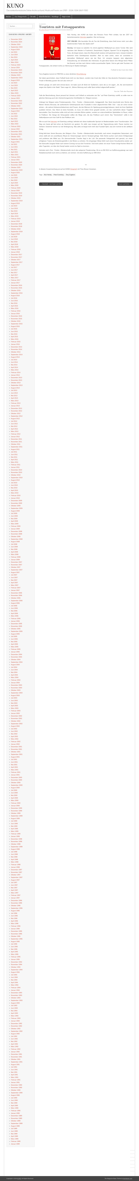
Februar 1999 (15, 834)
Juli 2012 (14, 421)
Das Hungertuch (20, 17)
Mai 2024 (14, 57)
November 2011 (16, 442)
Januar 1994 (15, 990)
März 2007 (14, 585)
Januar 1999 (15, 836)
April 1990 (14, 1105)
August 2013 (15, 388)
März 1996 (14, 923)
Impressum (66, 17)
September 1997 (16, 877)
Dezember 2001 (16, 746)
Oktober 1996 (15, 905)
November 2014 (16, 349)
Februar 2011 (15, 465)
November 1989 (16, 1118)
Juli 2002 (14, 729)
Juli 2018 (14, 236)
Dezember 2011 (16, 439)
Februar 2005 (15, 649)
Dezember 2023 (16, 70)
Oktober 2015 (15, 321)
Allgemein (42, 24)
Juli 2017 (14, 267)
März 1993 (14, 1016)
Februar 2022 (15, 126)
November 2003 (16, 688)
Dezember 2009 (16, 500)
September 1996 (16, 908)
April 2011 (14, 459)
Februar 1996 (15, 926)
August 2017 (15, 265)
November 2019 (16, 195)
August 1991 (15, 1064)
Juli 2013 (14, 390)
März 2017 (14, 277)
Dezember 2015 (16, 316)
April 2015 (14, 336)
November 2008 (16, 534)
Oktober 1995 (15, 936)
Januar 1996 (15, 929)
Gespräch (73, 169)
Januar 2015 (15, 344)
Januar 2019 (15, 221)
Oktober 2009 (15, 506)
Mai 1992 (14, 1041)
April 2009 (14, 521)
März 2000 (14, 800)
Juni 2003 (14, 700)
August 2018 (15, 234)
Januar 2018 (15, 252)
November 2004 (16, 657)
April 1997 (14, 890)
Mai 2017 (14, 272)
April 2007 (14, 582)
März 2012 (14, 431)
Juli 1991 (14, 1067)
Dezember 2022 (16, 101)
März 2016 (14, 308)
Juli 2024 (14, 52)
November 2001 (16, 749)
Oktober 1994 (15, 967)
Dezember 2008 (16, 531)
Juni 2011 (14, 454)
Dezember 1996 (16, 900)
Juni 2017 (14, 270)
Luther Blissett (45, 30)
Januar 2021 (15, 160)
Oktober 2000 (15, 782)
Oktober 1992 (15, 1028)
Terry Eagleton (70, 175)
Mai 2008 (14, 549)
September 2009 (16, 508)
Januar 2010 (15, 498)
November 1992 (16, 1026)
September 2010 (16, 477)
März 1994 (14, 985)
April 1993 (14, 1013)
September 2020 (16, 170)
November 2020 (16, 165)
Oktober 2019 (15, 198)
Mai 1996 (14, 918)
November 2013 (16, 380)
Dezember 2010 (16, 470)
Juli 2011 (14, 452)
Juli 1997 (14, 882)
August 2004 (15, 664)
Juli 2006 (14, 606)
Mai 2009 (14, 518)
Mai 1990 (14, 1103)
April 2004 (14, 675)
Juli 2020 (14, 175)
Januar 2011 (15, 467)
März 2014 (14, 370)
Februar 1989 (15, 1141)
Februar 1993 (15, 1018)
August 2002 (15, 726)
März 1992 (14, 1046)
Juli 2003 (14, 698)
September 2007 (16, 570)
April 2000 (14, 798)
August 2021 (15, 142)
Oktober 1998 (15, 844)
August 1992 (15, 1034)
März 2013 (14, 401)
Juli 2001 (14, 759)
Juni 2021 (14, 147)
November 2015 (16, 318)
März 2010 (14, 493)
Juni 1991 (14, 1069)
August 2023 (15, 80)
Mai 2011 (14, 457)
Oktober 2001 (15, 752)
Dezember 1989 (16, 1116)
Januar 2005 (15, 652)
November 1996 (16, 903)
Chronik (33, 17)
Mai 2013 (14, 395)
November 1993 (16, 995)
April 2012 (14, 429)
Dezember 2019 (16, 193)
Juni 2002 (14, 731)
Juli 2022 (14, 113)
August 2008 (15, 541)
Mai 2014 (14, 365)
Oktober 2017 (15, 259)
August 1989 (15, 1126)
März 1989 (14, 1139)
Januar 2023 (15, 98)
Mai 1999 (14, 826)
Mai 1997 (14, 888)
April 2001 (14, 767)
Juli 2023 (14, 83)
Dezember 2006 (16, 593)
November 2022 (16, 103)
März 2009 (14, 524)
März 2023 (14, 93)
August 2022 (15, 111)
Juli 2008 (14, 544)
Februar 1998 (15, 864)
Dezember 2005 (16, 623)
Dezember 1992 (16, 1023)
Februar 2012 (15, 434)
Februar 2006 (15, 618)
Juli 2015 (14, 329)
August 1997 (15, 880)
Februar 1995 (15, 957)
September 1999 (16, 816)
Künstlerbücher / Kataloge (49, 17)
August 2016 (15, 295)
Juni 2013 (14, 393)
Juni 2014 (14, 362)
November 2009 (16, 503)
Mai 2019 (14, 211)
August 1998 (15, 849)
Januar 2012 (15, 436)
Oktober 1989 (15, 1121)
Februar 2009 (15, 526)
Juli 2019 (14, 206)
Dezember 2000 (16, 777)
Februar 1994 (15, 987)
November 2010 (16, 472)
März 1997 (14, 893)
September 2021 (16, 139)
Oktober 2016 (15, 290)
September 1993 (16, 1000)
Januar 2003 (15, 713)
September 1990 (16, 1093)
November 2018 (16, 226)
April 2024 (14, 60)
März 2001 (14, 770)
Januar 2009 (15, 529)
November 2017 (16, 257)
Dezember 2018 (16, 224)
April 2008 (14, 552)
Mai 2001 (14, 764)
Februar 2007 (15, 588)
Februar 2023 (15, 95)
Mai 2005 (14, 641)
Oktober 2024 (15, 44)
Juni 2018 (14, 239)
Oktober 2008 (15, 536)
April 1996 (14, 921)
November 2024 (16, 42)
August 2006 (15, 603)
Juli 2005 (14, 636)
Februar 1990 (15, 1110)
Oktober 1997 (15, 875)
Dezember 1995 (16, 931)
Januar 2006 (15, 621)
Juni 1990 (14, 1100)
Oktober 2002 (15, 721)
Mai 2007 (14, 580)
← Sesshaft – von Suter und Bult (51, 184)
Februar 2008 (15, 557)
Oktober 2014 (15, 352)
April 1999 (14, 828)
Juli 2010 (14, 483)
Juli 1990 (14, 1098)
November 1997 (16, 872)
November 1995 (16, 934)
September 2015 (16, 324)
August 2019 (15, 203)
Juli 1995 (14, 944)
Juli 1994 (14, 975)
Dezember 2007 (16, 562)
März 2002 (14, 739)
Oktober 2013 (15, 383)
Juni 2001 (14, 762)
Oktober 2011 (15, 444)
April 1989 (14, 1136)
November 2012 (16, 411)
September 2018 (16, 231)
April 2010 (14, 490)
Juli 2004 (14, 667)
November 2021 (16, 134)
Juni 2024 (14, 54)
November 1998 (16, 841)
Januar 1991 (15, 1082)
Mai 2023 (14, 88)
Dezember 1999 (16, 808)
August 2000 (15, 787)
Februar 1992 (15, 1049)
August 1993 (15, 1003)
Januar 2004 (15, 682)
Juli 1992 (14, 1036)
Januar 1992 (15, 1052)
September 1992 (16, 1031)
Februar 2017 (15, 280)
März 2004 (14, 677)
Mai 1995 (14, 949)
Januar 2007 (15, 590)
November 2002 (16, 718)
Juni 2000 (14, 793)
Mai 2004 (14, 672)
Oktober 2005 (15, 629)
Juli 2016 (14, 298)
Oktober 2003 (15, 690)
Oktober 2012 (15, 413)
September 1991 (16, 1062)
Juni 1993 (14, 1008)
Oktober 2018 (15, 229)
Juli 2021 (14, 144)
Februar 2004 (15, 680)
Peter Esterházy (59, 175)
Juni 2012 (14, 424)
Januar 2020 (15, 190)
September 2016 (16, 293)
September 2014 (16, 354)
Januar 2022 (15, 129)
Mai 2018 (14, 242)
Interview (83, 37)
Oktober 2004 (15, 659)
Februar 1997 (15, 895)
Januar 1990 (15, 1113)
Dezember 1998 (16, 839)
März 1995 (14, 954)
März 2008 (14, 554)
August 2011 (15, 449)
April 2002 (14, 736)
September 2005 (16, 631)
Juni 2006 (14, 608)
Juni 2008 (14, 547)
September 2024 (16, 47)
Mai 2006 (14, 611)
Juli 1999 (14, 821)
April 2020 (14, 183)
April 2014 (14, 367)
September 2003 (16, 693)
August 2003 (15, 695)
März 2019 (14, 216)
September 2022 (16, 108)
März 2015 (14, 339)
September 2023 (16, 78)
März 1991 (14, 1077)
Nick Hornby (48, 175)
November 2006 (16, 595)
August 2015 (15, 326)
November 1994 (16, 964)
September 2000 (16, 785)
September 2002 (16, 723)
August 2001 (15, 757)
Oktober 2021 (15, 136)
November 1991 (16, 1057)
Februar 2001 (15, 772)
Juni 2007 (14, 577)
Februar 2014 (15, 372)
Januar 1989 (15, 1144)
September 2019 (16, 201)
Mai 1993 (14, 1011)
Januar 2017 (15, 283)
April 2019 (14, 213)
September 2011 (16, 447)
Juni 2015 (14, 331)
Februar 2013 (15, 403)
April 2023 (14, 90)
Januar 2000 (15, 805)
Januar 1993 (15, 1021)
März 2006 (14, 616)
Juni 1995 (14, 946)
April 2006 (14, 613)
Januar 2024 (15, 67)
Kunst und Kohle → (125, 184)
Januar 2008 (15, 559)
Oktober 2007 (15, 567)
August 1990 (15, 1095)
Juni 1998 (14, 854)
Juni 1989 (14, 1131)
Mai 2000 (14, 795)
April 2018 (14, 244)
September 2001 (16, 754)
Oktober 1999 (15, 813)
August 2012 (15, 418)
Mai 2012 (14, 426)
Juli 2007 (14, 575)
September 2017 (16, 262)
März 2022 (14, 124)
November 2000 (16, 780)
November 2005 (16, 626)
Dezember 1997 (16, 870)
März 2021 (14, 154)
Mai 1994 (14, 980)
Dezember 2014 (16, 347)
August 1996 (15, 911)
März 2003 (14, 708)
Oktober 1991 (15, 1059)
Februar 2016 (15, 311)
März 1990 (14, 1108)
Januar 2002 (15, 744)
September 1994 (16, 970)
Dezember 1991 (16, 1054)
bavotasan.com (127, 1178)
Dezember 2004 (16, 654)
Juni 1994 (14, 977)
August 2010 (15, 480)
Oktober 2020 (15, 167)
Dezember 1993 (16, 993)
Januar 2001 (15, 775)
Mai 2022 (14, 119)
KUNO (15, 5)
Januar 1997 (15, 898)
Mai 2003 (14, 703)
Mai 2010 (14, 488)
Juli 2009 (14, 513)
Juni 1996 (14, 916)
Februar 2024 (15, 65)
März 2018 (14, 247)
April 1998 (14, 859)
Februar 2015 (15, 341)
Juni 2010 (14, 485)
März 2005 (14, 647)
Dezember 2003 (16, 685)
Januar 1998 (15, 867)
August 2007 (15, 572)
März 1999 (14, 831)
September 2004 (16, 662)
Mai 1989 (14, 1134)
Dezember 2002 (16, 716)
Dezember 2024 (16, 39)
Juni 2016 (14, 300)
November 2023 (16, 72)
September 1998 (16, 847)
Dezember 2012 (16, 408)
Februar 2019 (15, 218)
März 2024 (14, 62)
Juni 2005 (14, 639)
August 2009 (15, 511)
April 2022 (14, 121)
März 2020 (14, 185)
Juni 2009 (14, 516)
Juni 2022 (14, 116)
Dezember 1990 (16, 1085)
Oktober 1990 (15, 1090)
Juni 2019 (14, 208)
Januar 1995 (15, 959)
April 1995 (14, 952)
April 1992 (14, 1044)
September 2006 (16, 600)
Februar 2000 (15, 803)
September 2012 (16, 416)
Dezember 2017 (16, 254)
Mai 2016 (14, 303)
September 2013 (16, 385)
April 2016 (14, 306)
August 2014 (15, 357)
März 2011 (14, 462)
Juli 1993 (14, 1005)
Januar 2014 (15, 375)
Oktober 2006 (15, 598)
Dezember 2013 (16, 377)
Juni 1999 (14, 823)
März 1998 (14, 862)
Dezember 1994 (16, 962)
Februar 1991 (15, 1080)
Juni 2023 (14, 85)
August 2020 (15, 172)
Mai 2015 (14, 334)
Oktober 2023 (15, 75)
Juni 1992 (14, 1039)
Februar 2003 (15, 711)
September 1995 (16, 939)
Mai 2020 (14, 180)
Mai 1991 (14, 1072)
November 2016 (16, 288)
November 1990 (16, 1087)
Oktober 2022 (15, 106)
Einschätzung (81, 74)
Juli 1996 (14, 913)
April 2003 (14, 705)
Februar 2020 (15, 188)
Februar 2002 (15, 741)
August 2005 (15, 634)
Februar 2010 (15, 495)
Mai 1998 (14, 857)
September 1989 (16, 1123)
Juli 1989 (14, 1128)
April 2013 (14, 398)
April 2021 (14, 152)
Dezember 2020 (16, 162)
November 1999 (16, 811)
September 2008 (16, 539)
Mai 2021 (14, 149)
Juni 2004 (14, 670)
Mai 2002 (14, 734)
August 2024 (15, 49)
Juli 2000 (14, 790)
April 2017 (14, 275)
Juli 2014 (14, 360)
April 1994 (14, 982)
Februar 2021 (15, 157)
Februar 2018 (15, 249)
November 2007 (16, 565)
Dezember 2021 (16, 131)
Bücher (8, 17)
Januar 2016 (15, 313)
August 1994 (15, 972)
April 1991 (14, 1075)
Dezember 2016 (16, 285)
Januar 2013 (15, 406)
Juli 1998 (14, 852)
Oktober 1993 (15, 998)
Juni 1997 (14, 885)
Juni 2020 (14, 177)
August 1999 (15, 818)
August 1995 (15, 941)
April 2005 (14, 644)
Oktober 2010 (15, 475)
